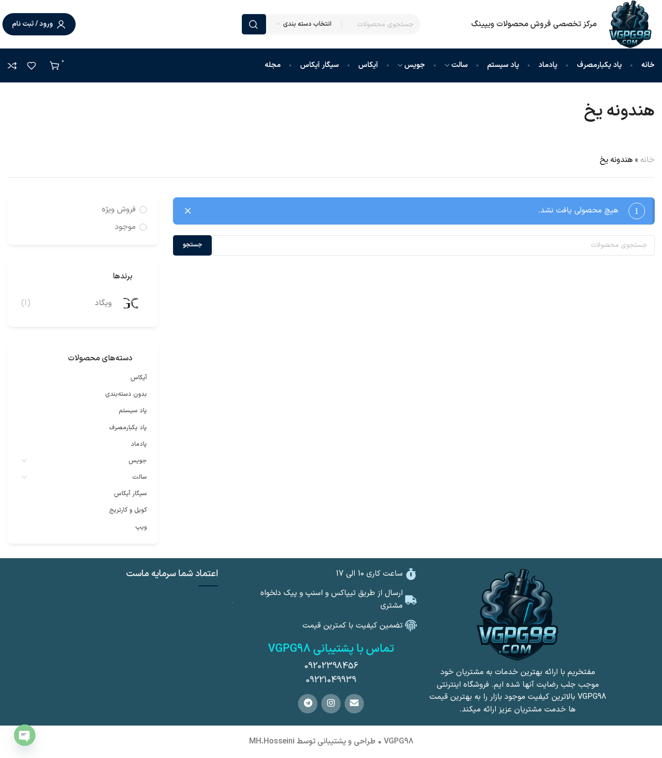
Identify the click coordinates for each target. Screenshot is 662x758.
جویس (137, 461)
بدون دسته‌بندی (126, 394)
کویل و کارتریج (128, 510)
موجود (125, 227)
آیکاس (138, 378)
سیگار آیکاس (130, 494)
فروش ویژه (119, 209)
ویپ (141, 527)
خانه (647, 160)
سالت (139, 477)
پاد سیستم (133, 411)
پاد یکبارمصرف (128, 428)
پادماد (139, 444)
